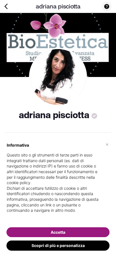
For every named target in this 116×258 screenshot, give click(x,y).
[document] (58, 182)
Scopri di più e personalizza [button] (58, 245)
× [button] (107, 144)
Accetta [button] (58, 232)
